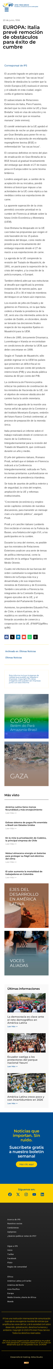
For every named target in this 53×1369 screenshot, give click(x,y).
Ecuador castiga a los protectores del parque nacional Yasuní (22, 1059)
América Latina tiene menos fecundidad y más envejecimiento (23, 808)
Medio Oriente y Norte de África (21, 1297)
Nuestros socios (14, 1223)
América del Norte (15, 1285)
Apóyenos (11, 1232)
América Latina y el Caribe (19, 1281)
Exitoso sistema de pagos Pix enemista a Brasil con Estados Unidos (26, 823)
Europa (10, 1293)
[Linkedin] (42, 1194)
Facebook (11, 1258)
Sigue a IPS (12, 1246)
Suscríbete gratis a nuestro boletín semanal (26, 1152)
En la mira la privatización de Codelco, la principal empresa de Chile (25, 839)
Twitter (10, 1254)
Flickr (10, 1262)
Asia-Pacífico (13, 1289)
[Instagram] (26, 1194)
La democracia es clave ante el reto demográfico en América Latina (25, 1019)
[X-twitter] (18, 1194)
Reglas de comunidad (17, 1267)
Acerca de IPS (13, 1219)
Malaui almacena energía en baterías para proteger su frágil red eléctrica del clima (25, 856)
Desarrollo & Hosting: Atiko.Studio (26, 1357)
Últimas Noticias (27, 651)
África (10, 1277)
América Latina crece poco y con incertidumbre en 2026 (25, 1098)
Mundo (10, 1301)
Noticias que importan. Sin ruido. (26, 1135)
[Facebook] (10, 1194)
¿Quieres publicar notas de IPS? (21, 1236)
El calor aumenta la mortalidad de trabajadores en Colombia (23, 872)
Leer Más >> (10, 813)
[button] (6, 637)
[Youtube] (34, 1194)
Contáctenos (13, 1228)
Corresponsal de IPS (15, 65)
